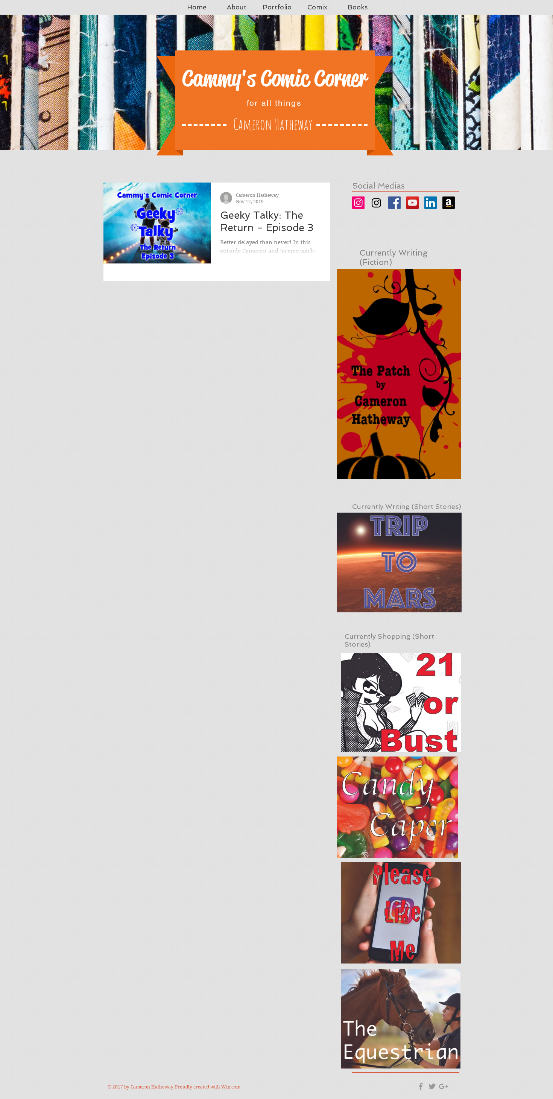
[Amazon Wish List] (448, 202)
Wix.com (230, 1087)
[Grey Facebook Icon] (420, 1086)
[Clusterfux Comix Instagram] (376, 202)
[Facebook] (394, 202)
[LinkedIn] (430, 202)
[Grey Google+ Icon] (443, 1086)
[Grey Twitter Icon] (432, 1086)
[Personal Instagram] (358, 202)
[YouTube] (412, 202)
